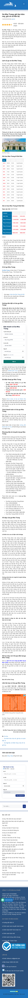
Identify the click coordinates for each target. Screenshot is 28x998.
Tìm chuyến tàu (20, 795)
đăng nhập (10, 756)
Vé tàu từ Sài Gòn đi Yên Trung (11, 837)
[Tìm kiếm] (24, 806)
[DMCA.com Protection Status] (14, 992)
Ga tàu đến (6, 343)
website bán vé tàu (13, 370)
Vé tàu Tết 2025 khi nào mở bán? (11, 819)
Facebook (13, 966)
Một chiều (6, 768)
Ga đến (4, 777)
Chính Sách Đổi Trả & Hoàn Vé (12, 930)
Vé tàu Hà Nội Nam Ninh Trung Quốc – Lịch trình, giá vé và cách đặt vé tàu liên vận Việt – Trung (13, 866)
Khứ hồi (12, 768)
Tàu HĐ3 (4, 825)
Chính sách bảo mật (9, 933)
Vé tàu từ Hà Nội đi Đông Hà (10, 830)
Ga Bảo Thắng (6, 835)
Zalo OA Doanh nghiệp (17, 970)
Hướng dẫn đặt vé (8, 922)
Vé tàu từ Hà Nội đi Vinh (9, 832)
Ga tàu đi (5, 337)
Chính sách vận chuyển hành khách (13, 926)
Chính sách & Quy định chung (11, 937)
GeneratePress (14, 995)
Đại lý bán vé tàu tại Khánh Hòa (16, 399)
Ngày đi (5, 348)
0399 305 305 (8, 900)
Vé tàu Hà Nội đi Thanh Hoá (10, 828)
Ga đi (4, 771)
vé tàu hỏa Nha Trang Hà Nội (16, 294)
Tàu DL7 (4, 877)
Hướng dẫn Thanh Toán (10, 940)
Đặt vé (14, 361)
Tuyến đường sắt (7, 331)
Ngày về (8, 354)
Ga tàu (6, 736)
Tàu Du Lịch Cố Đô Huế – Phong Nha (12, 842)
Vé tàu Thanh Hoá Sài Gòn (10, 840)
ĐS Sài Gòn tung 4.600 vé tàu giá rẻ (12, 862)
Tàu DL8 (4, 870)
